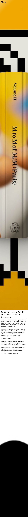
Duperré (14, 514)
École (3, 514)
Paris (24, 514)
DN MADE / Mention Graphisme (10, 353)
